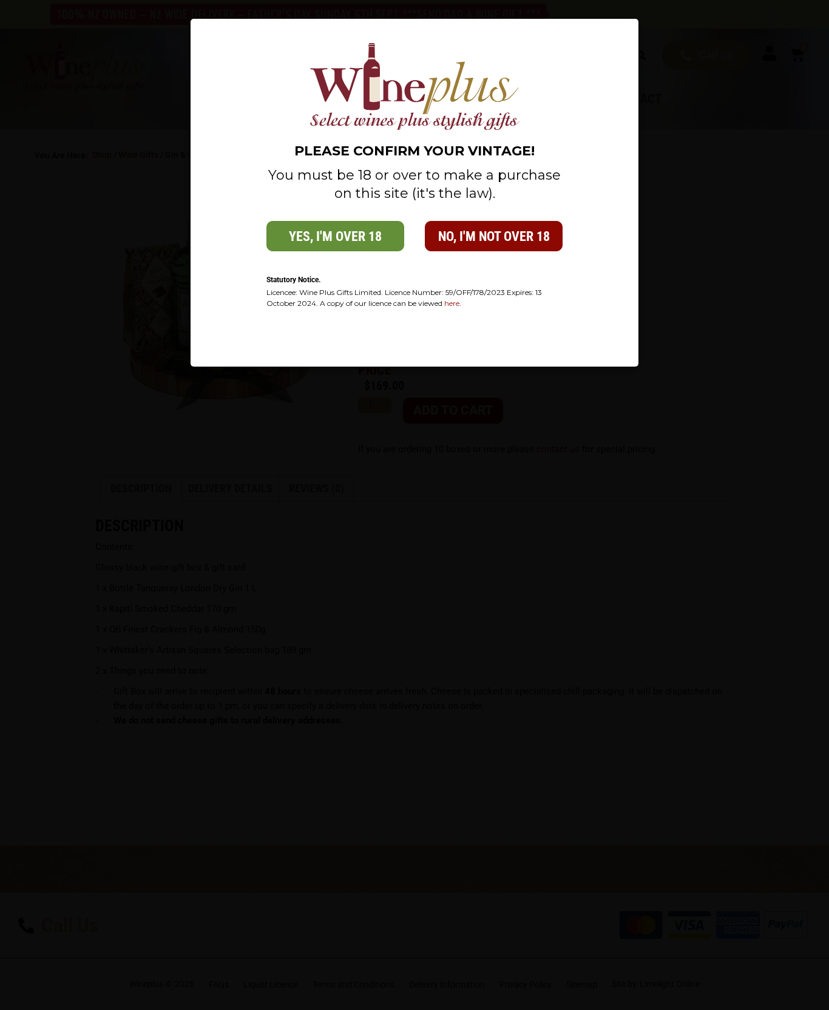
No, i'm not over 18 (494, 236)
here (451, 303)
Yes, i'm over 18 (335, 236)
